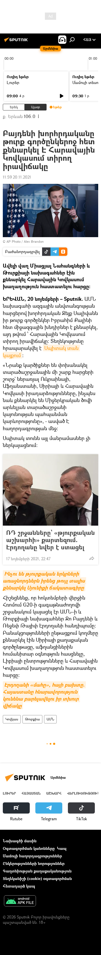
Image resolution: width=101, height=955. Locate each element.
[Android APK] (20, 901)
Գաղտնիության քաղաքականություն (37, 871)
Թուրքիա (32, 719)
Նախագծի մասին (19, 840)
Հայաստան (31, 793)
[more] (91, 558)
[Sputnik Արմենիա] (17, 41)
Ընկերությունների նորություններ (34, 863)
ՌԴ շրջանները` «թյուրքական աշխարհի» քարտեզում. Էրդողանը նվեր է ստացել (50, 540)
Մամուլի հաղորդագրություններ (32, 855)
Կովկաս (11, 719)
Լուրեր (13, 82)
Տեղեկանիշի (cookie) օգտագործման (37, 878)
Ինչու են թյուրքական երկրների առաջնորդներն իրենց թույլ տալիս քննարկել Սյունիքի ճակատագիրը (44, 580)
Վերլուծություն (83, 793)
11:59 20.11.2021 (17, 177)
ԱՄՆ (50, 719)
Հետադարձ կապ (19, 886)
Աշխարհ (53, 793)
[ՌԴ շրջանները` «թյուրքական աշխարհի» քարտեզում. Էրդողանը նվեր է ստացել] (50, 490)
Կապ (61, 848)
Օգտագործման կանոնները (29, 848)
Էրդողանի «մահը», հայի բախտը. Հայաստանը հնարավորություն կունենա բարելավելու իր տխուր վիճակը (44, 695)
